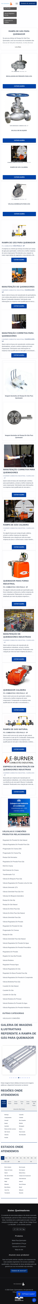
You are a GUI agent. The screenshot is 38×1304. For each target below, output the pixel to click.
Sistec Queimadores (19, 1210)
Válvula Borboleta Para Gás (11, 982)
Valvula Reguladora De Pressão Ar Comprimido (18, 977)
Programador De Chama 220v (12, 849)
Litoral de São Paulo (19, 1109)
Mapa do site (19, 1249)
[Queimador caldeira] (19, 676)
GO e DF (6, 1161)
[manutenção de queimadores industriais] (19, 620)
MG (6, 1158)
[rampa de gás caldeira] (19, 511)
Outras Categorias (13, 1013)
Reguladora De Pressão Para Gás (13, 861)
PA (31, 1161)
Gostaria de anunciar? (28, 3)
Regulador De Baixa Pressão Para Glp (15, 973)
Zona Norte (9, 1102)
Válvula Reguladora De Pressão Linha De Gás (17, 883)
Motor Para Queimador (19, 1240)
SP (13, 1158)
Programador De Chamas (8, 21)
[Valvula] (19, 108)
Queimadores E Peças (19, 1243)
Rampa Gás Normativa (10, 857)
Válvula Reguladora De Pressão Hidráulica (16, 1007)
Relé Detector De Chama (11, 870)
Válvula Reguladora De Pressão (9, 7)
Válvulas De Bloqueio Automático (13, 896)
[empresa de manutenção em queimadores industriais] (19, 759)
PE (28, 1158)
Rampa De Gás (7, 934)
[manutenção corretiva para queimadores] (19, 321)
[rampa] (19, 153)
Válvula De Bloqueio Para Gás (12, 879)
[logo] (6, 3)
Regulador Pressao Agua (11, 964)
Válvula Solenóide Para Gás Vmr (13, 891)
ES (10, 1158)
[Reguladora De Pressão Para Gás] (19, 62)
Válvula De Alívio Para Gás (11, 909)
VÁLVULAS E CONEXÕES (11, 1018)
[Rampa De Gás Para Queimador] (19, 231)
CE (35, 1158)
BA (32, 1158)
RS (24, 1158)
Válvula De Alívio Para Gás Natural (14, 913)
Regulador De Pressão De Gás (12, 926)
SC (21, 1158)
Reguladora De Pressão (10, 952)
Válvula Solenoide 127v (10, 887)
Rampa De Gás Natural (10, 904)
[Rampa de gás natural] (19, 721)
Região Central (4, 1102)
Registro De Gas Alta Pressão (12, 956)
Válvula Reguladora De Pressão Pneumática (17, 947)
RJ (2, 1158)
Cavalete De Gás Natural (10, 986)
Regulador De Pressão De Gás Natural (15, 840)
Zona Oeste (15, 1102)
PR (17, 1158)
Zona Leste (27, 1102)
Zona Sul (21, 1102)
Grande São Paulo (34, 1103)
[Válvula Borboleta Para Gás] (19, 190)
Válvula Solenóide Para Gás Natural (14, 939)
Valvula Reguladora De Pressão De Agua (16, 943)
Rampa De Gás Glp (9, 900)
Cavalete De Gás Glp (9, 994)
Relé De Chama (8, 866)
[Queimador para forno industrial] (19, 565)
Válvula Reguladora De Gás (9, 14)
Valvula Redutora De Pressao (12, 999)
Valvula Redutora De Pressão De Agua (15, 1003)
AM (19, 1161)
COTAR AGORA (19, 86)
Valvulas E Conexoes (19, 1246)
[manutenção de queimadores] (19, 275)
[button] (9, 1077)
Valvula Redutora (8, 960)
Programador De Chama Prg (12, 853)
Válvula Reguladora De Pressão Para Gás (16, 844)
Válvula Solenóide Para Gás (12, 917)
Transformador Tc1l (9, 874)
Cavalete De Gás (8, 990)
